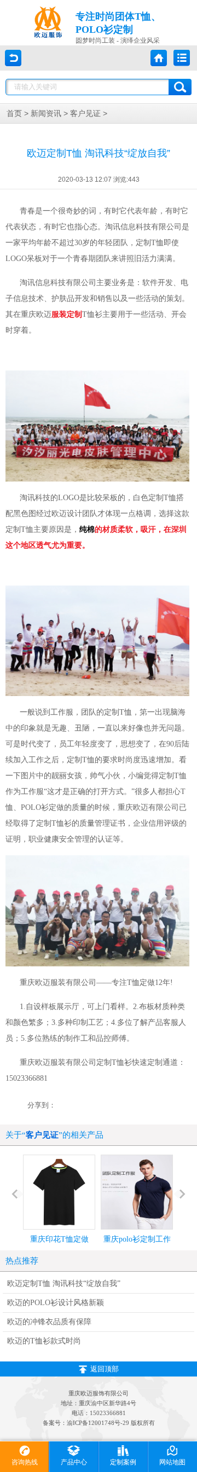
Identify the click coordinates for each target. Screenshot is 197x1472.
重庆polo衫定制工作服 (137, 1248)
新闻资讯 (46, 113)
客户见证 (85, 113)
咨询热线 (24, 1462)
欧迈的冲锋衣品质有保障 (49, 1322)
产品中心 (74, 1462)
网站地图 (172, 1462)
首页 (14, 113)
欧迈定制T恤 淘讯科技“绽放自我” (63, 1283)
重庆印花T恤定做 (59, 1239)
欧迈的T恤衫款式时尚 (44, 1341)
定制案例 (123, 1462)
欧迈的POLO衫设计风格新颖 (55, 1303)
